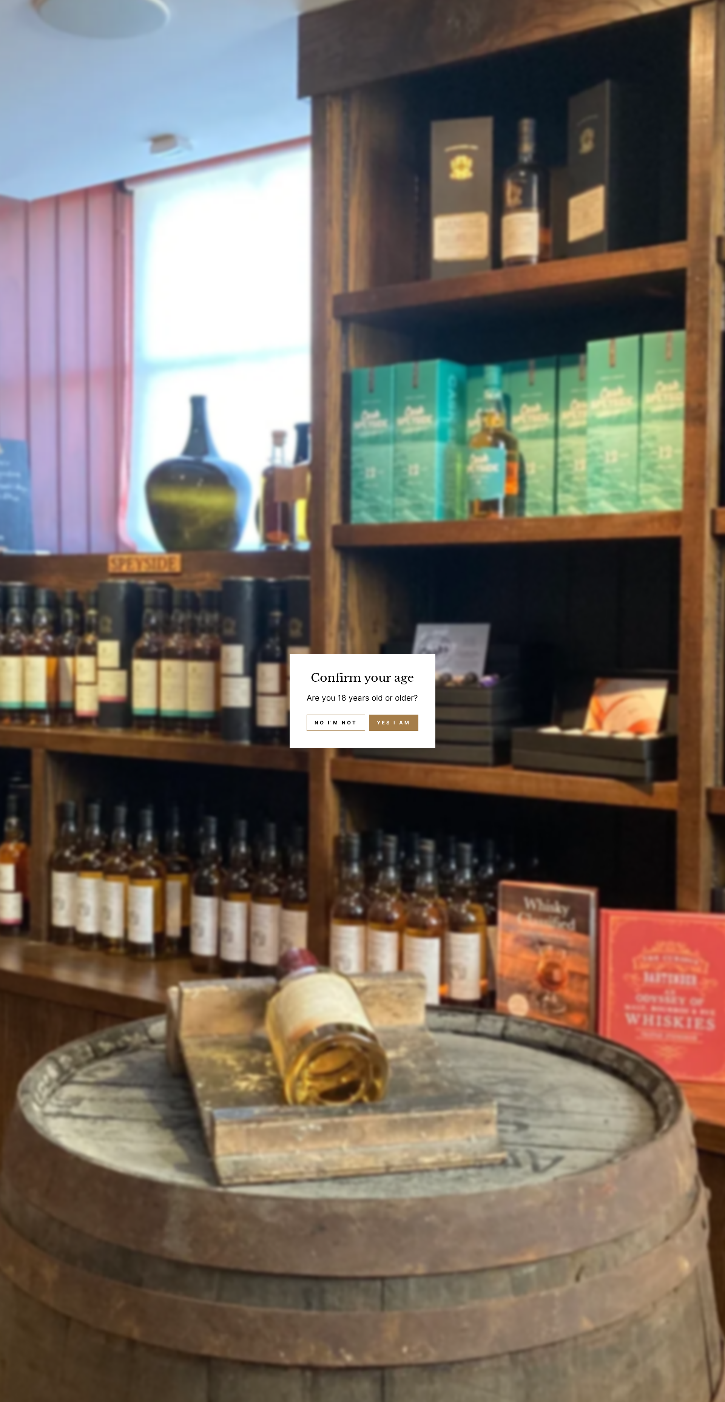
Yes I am (393, 723)
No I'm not (336, 723)
